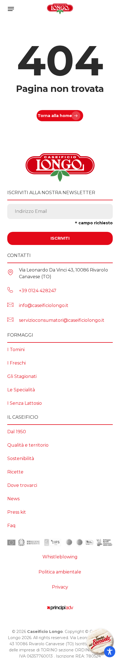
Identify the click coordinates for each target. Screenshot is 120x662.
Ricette (15, 472)
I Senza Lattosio (24, 403)
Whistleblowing (60, 556)
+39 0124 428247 (37, 290)
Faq (11, 525)
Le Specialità (21, 389)
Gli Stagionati (22, 376)
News (13, 498)
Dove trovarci (22, 485)
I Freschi (16, 363)
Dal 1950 (16, 431)
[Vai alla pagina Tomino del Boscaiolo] (100, 642)
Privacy (60, 587)
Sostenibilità (20, 458)
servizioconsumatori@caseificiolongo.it (61, 320)
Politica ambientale (60, 572)
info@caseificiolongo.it (43, 305)
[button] (11, 9)
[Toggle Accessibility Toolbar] (110, 652)
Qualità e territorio (28, 445)
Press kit (16, 512)
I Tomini (16, 349)
